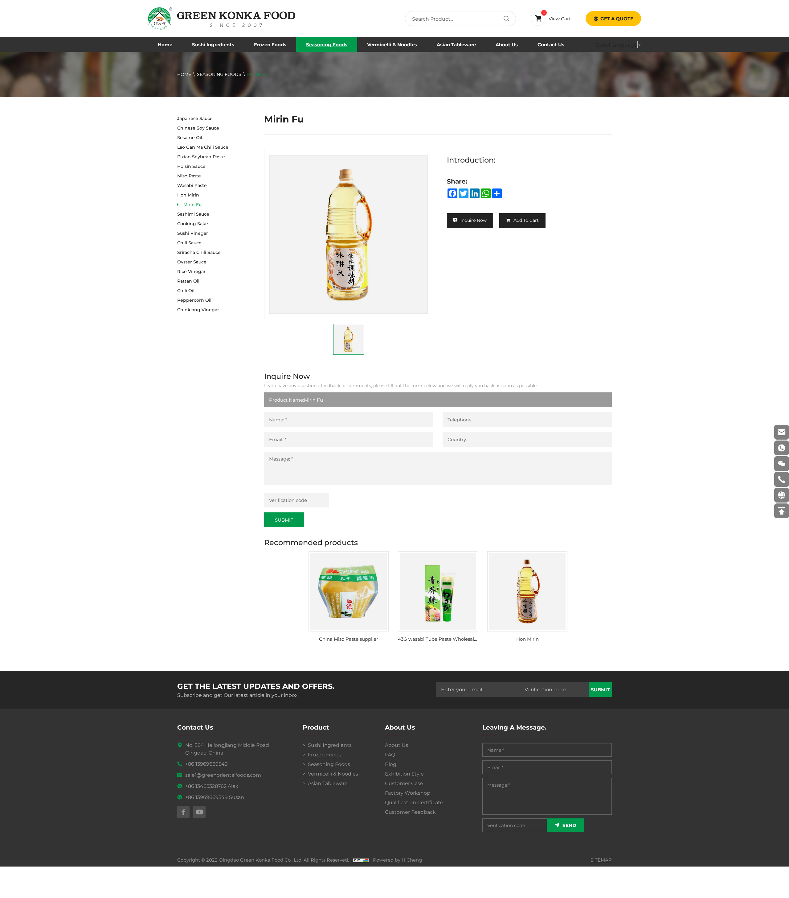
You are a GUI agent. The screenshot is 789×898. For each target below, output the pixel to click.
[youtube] (199, 812)
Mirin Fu (257, 74)
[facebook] (183, 812)
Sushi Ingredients (213, 44)
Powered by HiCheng (397, 860)
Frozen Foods (270, 44)
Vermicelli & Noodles (392, 44)
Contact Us (551, 44)
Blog (390, 764)
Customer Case (404, 783)
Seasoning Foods (326, 44)
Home (165, 44)
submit (600, 689)
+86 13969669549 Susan (214, 797)
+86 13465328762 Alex (211, 786)
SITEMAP (601, 860)
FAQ (390, 754)
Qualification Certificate (414, 802)
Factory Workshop (407, 792)
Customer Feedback (410, 812)
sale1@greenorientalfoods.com (223, 775)
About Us (507, 44)
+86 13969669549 (206, 763)
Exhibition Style (404, 773)
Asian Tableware (456, 44)
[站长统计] (361, 860)
